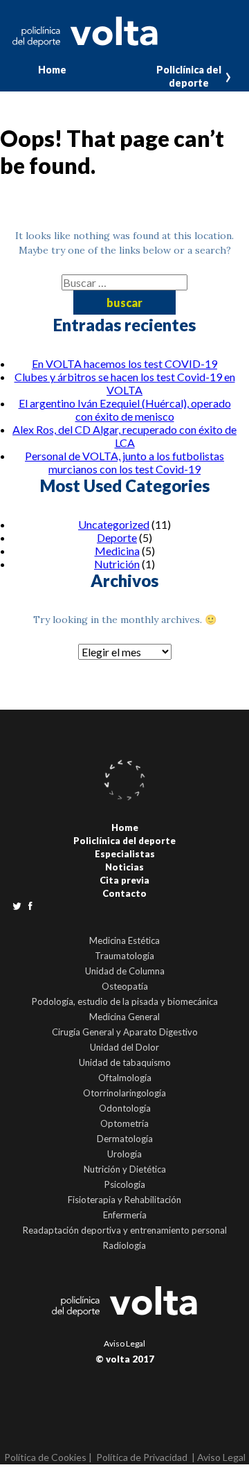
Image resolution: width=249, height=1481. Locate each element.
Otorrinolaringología (124, 1092)
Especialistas (125, 853)
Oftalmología (124, 1077)
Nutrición (117, 563)
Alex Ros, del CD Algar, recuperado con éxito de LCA (124, 436)
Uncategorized (113, 524)
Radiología (124, 1245)
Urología (124, 1153)
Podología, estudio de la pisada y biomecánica (125, 1001)
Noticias (124, 867)
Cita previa (124, 880)
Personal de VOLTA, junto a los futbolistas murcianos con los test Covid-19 (124, 462)
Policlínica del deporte (188, 76)
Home (52, 70)
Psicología (124, 1184)
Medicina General (124, 1016)
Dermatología (125, 1138)
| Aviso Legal (219, 1457)
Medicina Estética (124, 940)
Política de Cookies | (48, 1457)
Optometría (124, 1123)
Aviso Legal (124, 1343)
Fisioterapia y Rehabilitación (124, 1199)
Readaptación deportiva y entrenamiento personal (125, 1230)
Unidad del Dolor (124, 1047)
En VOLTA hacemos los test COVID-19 (124, 363)
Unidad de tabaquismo (125, 1062)
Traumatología (124, 955)
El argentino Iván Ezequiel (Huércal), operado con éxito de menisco (125, 409)
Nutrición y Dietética (125, 1169)
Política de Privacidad (141, 1457)
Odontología (125, 1108)
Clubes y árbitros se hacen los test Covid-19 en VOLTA (125, 383)
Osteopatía (125, 986)
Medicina (117, 550)
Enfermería (125, 1214)
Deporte (117, 537)
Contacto (124, 893)
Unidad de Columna (125, 970)
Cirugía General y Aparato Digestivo (125, 1031)
